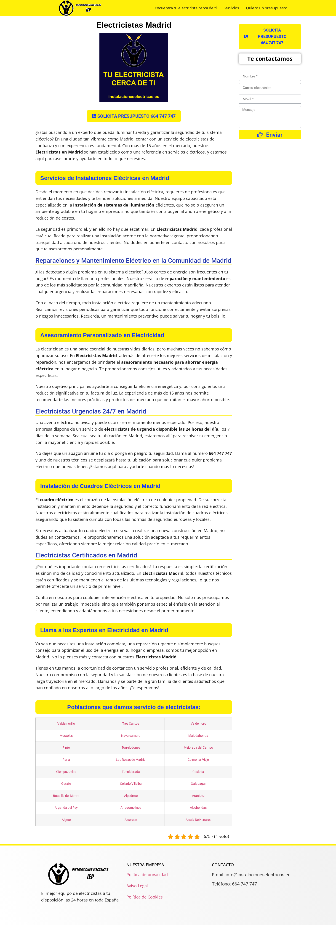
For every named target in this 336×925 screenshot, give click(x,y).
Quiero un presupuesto (266, 8)
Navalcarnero (130, 736)
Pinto (66, 748)
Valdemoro (198, 724)
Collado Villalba (131, 784)
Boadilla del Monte (66, 796)
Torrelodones (131, 748)
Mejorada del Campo (198, 748)
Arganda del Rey (66, 808)
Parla (66, 760)
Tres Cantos (130, 724)
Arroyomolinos (130, 808)
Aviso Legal (137, 885)
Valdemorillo (66, 724)
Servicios (231, 8)
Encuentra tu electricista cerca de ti (186, 8)
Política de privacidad (147, 874)
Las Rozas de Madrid (131, 760)
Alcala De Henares (198, 820)
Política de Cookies (144, 897)
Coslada (198, 772)
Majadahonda (198, 736)
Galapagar (198, 784)
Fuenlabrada (131, 772)
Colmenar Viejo (198, 760)
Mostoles (66, 736)
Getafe (66, 784)
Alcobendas (198, 808)
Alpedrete (131, 796)
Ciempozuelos (66, 772)
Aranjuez (198, 796)
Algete (66, 820)
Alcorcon (131, 820)
